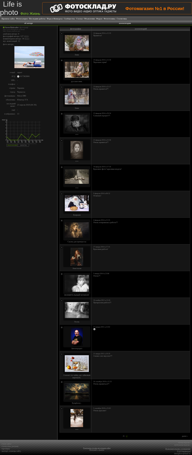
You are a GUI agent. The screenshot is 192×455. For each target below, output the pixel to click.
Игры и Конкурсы (55, 19)
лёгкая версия (184, 442)
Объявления (89, 19)
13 (18, 114)
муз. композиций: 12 (11, 41)
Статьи (79, 19)
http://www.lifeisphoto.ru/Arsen (14, 29)
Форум (99, 19)
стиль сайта (6, 444)
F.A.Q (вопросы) (183, 451)
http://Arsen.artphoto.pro (11, 31)
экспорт (5, 451)
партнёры (6, 448)
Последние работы (37, 19)
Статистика (122, 19)
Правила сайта (8, 19)
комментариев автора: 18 (13, 39)
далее (185, 436)
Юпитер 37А (22, 100)
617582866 (25, 76)
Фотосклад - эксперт (96, 450)
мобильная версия (182, 445)
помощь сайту (15, 451)
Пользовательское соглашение (177, 449)
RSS (26, 36)
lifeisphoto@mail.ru (182, 453)
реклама (15, 446)
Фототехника (109, 19)
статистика (6, 446)
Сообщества (69, 19)
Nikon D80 (21, 96)
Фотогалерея (22, 19)
